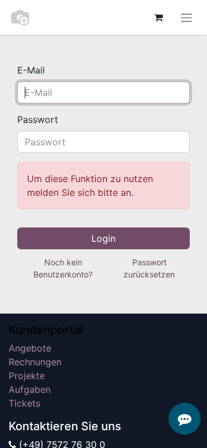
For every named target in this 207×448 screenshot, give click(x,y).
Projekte (27, 375)
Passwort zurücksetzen (149, 268)
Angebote (30, 348)
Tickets (24, 403)
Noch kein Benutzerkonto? (63, 268)
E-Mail (31, 70)
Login (103, 238)
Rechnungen (35, 362)
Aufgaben (30, 389)
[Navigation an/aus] (186, 17)
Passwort (37, 119)
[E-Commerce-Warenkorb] (158, 17)
